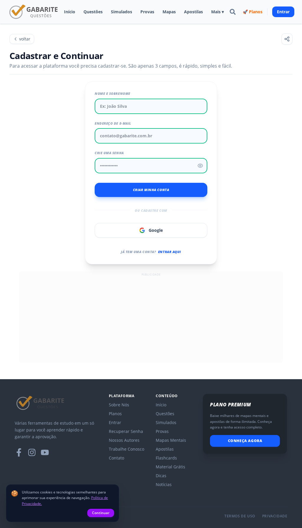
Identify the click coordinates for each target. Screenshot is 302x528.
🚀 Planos (252, 11)
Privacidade (275, 516)
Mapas (169, 11)
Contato (116, 458)
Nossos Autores (124, 440)
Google (156, 230)
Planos (115, 413)
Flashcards (166, 458)
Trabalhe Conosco (126, 449)
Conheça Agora (245, 440)
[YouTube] (45, 452)
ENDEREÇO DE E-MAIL (113, 123)
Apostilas (193, 11)
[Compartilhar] (287, 39)
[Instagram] (32, 452)
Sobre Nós (119, 405)
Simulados (121, 11)
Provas (147, 11)
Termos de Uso (239, 516)
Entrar (283, 11)
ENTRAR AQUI (169, 252)
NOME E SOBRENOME (112, 93)
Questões (93, 11)
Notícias (164, 484)
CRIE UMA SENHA (109, 153)
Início (69, 11)
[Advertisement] (151, 319)
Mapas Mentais (171, 440)
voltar (24, 39)
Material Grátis (170, 467)
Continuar (100, 512)
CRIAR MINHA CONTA (151, 190)
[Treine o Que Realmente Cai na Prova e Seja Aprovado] (34, 11)
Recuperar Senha (126, 431)
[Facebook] (19, 452)
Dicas (161, 475)
